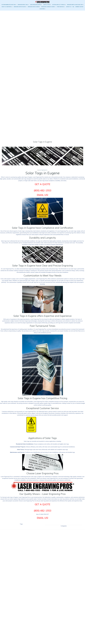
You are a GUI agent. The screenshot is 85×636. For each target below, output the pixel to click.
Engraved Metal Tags (23, 4)
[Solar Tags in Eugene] (42, 156)
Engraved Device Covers (33, 6)
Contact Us (68, 6)
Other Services (60, 6)
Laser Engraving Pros (43, 170)
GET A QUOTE (42, 184)
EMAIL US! (42, 194)
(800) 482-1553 (42, 190)
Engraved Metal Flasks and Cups (74, 4)
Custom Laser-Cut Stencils (58, 4)
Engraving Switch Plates (20, 6)
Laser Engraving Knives (35, 4)
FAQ (73, 6)
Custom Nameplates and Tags (8, 4)
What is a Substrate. (7, 6)
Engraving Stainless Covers (47, 6)
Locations (42, 8)
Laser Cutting (46, 4)
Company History (79, 6)
